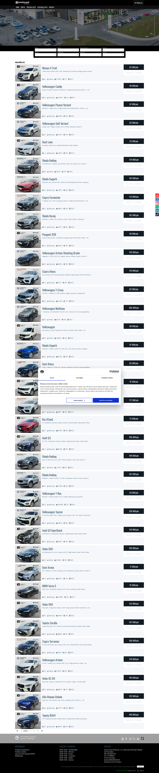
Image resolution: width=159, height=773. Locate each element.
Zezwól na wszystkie (105, 400)
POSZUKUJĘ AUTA (42, 7)
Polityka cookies (20, 752)
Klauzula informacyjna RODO (25, 754)
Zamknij (140, 766)
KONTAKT (51, 7)
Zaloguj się (139, 3)
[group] (79, 27)
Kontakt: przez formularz (112, 762)
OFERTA (23, 7)
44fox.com (142, 770)
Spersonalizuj (78, 400)
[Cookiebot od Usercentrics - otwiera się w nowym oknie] (111, 371)
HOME (17, 7)
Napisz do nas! (126, 770)
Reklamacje (19, 756)
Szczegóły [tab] (79, 378)
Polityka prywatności (22, 750)
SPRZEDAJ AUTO (31, 7)
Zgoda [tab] (52, 378)
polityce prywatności (131, 766)
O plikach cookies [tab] (107, 378)
